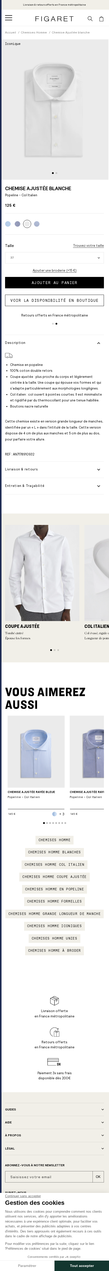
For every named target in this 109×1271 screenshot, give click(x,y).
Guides (10, 1109)
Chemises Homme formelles (54, 901)
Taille (9, 245)
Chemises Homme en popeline (54, 889)
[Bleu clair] (37, 224)
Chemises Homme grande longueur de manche (54, 914)
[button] (8, 17)
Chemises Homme (54, 840)
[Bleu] (8, 224)
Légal (10, 1148)
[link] (54, 5)
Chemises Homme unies (54, 939)
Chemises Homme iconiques (54, 926)
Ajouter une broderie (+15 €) (55, 270)
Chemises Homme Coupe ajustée (54, 877)
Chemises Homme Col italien (54, 865)
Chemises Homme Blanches (54, 852)
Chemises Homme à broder (54, 951)
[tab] (53, 173)
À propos (13, 1135)
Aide (8, 1122)
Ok (98, 1177)
